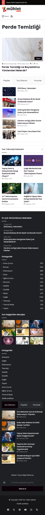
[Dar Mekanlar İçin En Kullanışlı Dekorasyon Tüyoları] (8, 324)
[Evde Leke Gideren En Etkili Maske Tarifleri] (22, 324)
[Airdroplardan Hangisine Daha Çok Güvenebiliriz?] (9, 113)
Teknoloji (6, 301)
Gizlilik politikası (8, 398)
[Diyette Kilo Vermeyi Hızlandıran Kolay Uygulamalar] (8, 332)
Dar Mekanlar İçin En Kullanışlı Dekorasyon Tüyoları (30, 413)
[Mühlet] (11, 9)
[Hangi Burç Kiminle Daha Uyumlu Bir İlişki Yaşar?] (8, 341)
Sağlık (5, 297)
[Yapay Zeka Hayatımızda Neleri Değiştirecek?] (36, 324)
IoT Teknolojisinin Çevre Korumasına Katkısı (10, 199)
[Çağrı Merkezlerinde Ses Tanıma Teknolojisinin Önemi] (33, 160)
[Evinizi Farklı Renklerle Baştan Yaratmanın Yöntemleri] (36, 341)
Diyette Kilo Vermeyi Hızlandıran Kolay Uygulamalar (26, 446)
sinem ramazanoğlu (10, 64)
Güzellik (6, 290)
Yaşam (5, 308)
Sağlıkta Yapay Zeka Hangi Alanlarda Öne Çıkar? (33, 199)
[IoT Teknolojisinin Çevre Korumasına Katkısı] (11, 188)
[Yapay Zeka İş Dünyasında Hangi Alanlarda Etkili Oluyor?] (11, 160)
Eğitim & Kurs (8, 278)
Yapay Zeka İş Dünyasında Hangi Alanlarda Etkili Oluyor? (10, 172)
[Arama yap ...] (11, 16)
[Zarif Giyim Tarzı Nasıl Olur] (9, 134)
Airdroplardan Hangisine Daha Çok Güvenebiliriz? (28, 111)
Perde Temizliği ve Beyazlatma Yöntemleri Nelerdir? (21, 68)
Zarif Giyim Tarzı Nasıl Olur (29, 131)
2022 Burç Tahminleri (27, 88)
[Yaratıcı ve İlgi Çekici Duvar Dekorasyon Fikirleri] (9, 124)
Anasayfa (5, 357)
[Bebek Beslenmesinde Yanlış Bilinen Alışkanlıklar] (36, 332)
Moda (5, 293)
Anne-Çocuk (8, 263)
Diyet (5, 275)
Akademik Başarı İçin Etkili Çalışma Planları (28, 456)
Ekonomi (6, 282)
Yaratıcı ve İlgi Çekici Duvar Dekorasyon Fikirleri (29, 121)
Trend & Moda (8, 305)
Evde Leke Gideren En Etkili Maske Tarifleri (28, 423)
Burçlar (6, 267)
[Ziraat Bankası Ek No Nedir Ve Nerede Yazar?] (9, 102)
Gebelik (6, 286)
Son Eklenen (22, 80)
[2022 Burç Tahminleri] (9, 91)
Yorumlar (38, 80)
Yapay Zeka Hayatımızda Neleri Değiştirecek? (23, 2)
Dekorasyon (7, 271)
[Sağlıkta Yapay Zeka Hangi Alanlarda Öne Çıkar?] (33, 188)
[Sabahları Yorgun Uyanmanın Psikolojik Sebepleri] (22, 341)
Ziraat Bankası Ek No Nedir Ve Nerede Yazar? (29, 100)
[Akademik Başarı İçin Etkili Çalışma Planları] (22, 332)
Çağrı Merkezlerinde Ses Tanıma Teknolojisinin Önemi (33, 171)
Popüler (6, 80)
